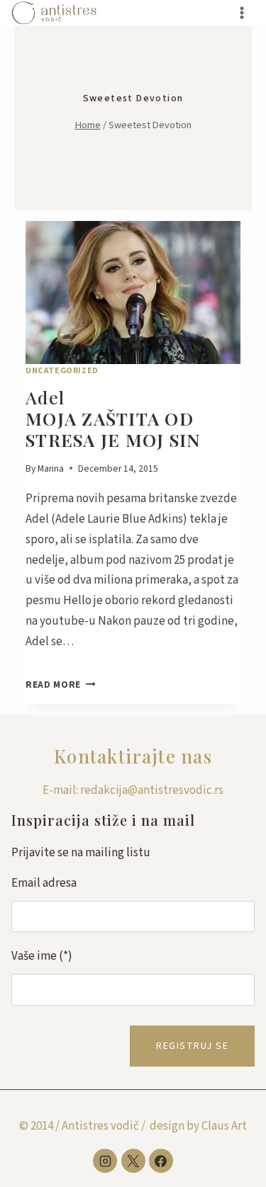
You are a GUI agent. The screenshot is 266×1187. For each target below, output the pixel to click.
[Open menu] (241, 12)
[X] (133, 1161)
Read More (61, 684)
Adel (113, 418)
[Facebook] (161, 1161)
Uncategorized (62, 371)
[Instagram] (105, 1161)
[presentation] (133, 292)
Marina (51, 468)
